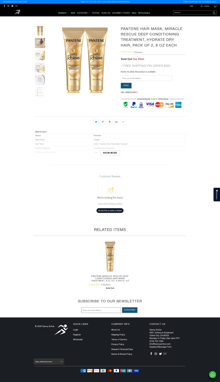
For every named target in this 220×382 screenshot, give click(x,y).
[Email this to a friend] (123, 122)
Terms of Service (119, 340)
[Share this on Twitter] (96, 122)
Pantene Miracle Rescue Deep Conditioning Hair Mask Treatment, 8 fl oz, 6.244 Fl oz (110, 257)
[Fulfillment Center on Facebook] (4, 6)
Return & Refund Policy (121, 354)
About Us (115, 330)
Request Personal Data (122, 349)
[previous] (53, 60)
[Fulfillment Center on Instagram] (8, 6)
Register (77, 335)
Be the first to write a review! (110, 210)
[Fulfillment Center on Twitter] (12, 6)
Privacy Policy (117, 344)
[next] (114, 60)
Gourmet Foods (121, 13)
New (73, 13)
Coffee (96, 13)
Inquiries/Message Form (160, 347)
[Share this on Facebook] (103, 122)
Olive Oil (106, 13)
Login (75, 330)
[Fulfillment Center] (17, 12)
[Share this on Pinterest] (109, 122)
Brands (62, 13)
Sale (134, 13)
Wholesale (144, 13)
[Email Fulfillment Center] (16, 6)
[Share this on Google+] (116, 122)
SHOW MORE (110, 153)
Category (82, 13)
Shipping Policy (118, 335)
